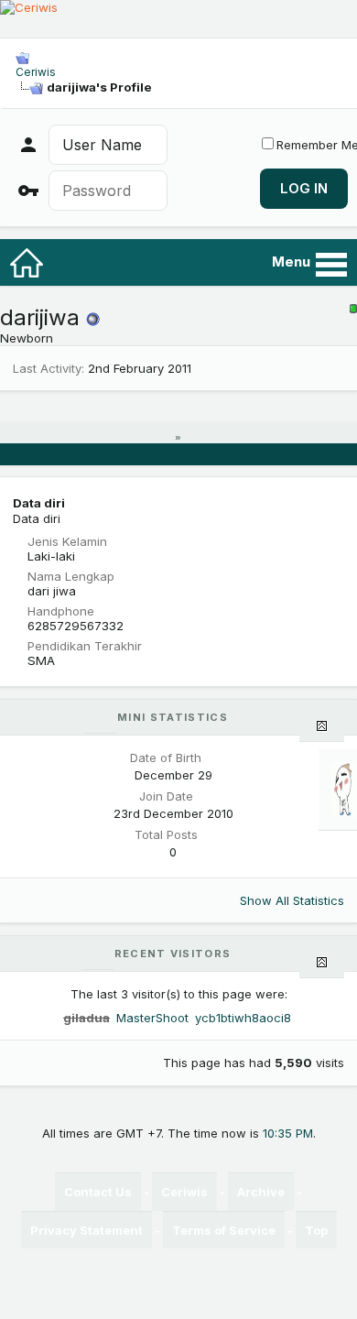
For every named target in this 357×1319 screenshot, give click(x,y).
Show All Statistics (292, 900)
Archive (261, 1191)
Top (316, 1230)
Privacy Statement (86, 1230)
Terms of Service (224, 1230)
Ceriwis (36, 72)
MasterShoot (152, 1017)
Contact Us (98, 1191)
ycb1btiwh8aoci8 (243, 1017)
